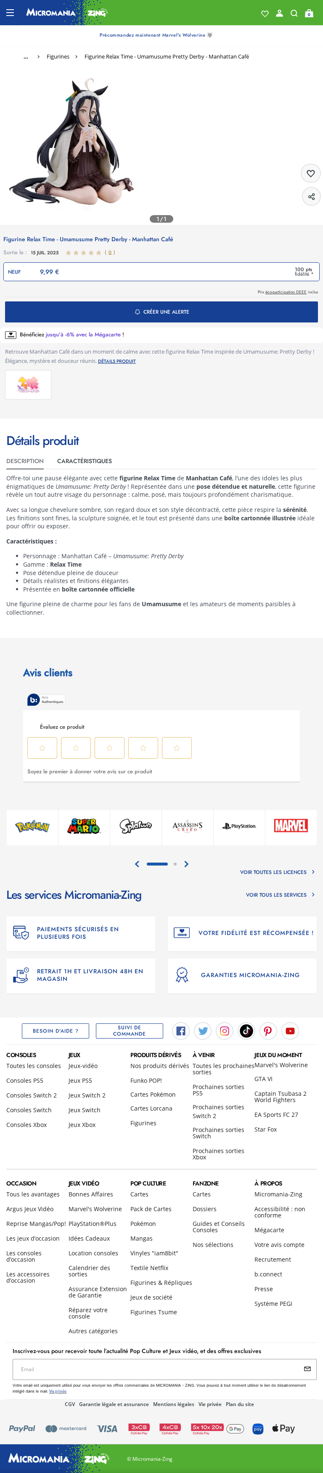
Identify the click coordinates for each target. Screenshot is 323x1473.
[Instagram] (224, 1030)
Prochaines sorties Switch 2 (218, 1111)
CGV (70, 1404)
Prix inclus (288, 292)
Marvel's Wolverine (281, 1065)
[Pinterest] (268, 1030)
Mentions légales (173, 1404)
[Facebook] (181, 1030)
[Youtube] (290, 1030)
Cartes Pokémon (153, 1094)
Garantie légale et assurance (114, 1404)
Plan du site (240, 1404)
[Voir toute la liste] (265, 14)
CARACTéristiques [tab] (84, 461)
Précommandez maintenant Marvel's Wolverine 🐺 (156, 35)
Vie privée (210, 1404)
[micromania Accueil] (67, 12)
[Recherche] (294, 15)
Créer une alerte (166, 312)
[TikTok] (246, 1030)
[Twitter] (203, 1030)
